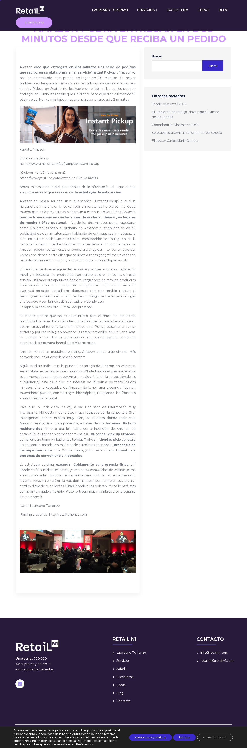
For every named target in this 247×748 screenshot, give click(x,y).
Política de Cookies (89, 741)
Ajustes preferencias (215, 737)
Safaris (121, 669)
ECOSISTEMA (177, 10)
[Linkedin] (19, 683)
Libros (120, 685)
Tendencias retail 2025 (169, 104)
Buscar (157, 56)
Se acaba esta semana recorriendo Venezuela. (187, 133)
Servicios (122, 661)
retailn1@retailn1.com (216, 661)
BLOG (223, 10)
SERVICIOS (146, 10)
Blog (120, 693)
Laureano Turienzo (131, 652)
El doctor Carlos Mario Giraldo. (175, 140)
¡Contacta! (34, 22)
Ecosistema (125, 677)
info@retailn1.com (214, 652)
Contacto (123, 701)
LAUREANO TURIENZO (110, 10)
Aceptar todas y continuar (150, 737)
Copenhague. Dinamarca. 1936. (175, 125)
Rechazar (184, 737)
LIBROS (203, 10)
